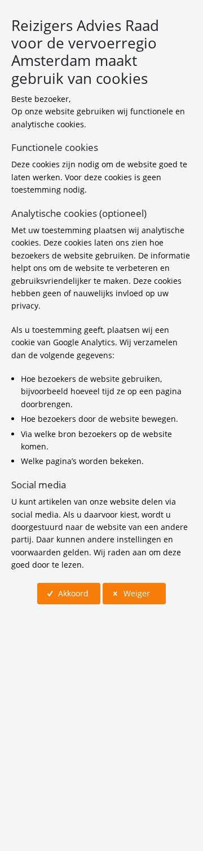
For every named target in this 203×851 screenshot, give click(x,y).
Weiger (135, 593)
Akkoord (72, 593)
